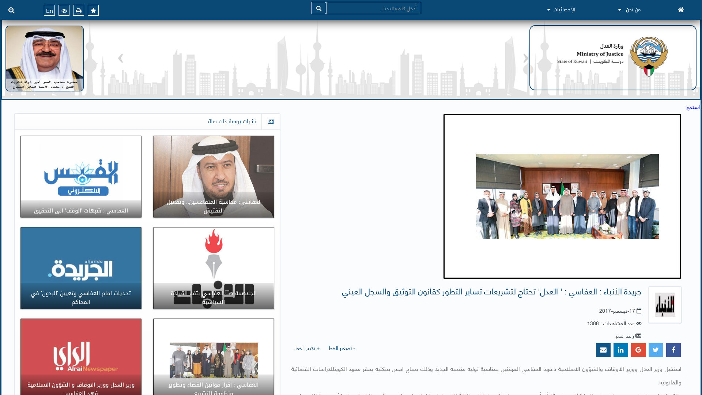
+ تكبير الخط (307, 347)
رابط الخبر (625, 335)
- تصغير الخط (342, 347)
